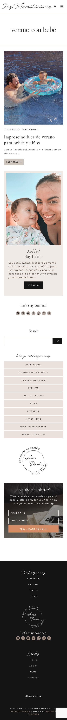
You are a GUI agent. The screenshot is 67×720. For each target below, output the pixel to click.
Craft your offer (33, 380)
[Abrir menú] (62, 6)
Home (33, 403)
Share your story (34, 434)
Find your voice (33, 396)
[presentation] (33, 88)
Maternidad (30, 129)
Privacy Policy (21, 711)
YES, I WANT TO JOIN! (33, 529)
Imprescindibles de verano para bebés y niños (29, 140)
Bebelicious (12, 129)
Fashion (33, 388)
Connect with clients (33, 372)
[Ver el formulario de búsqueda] (55, 6)
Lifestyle (33, 411)
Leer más (15, 163)
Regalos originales (33, 426)
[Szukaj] (57, 341)
